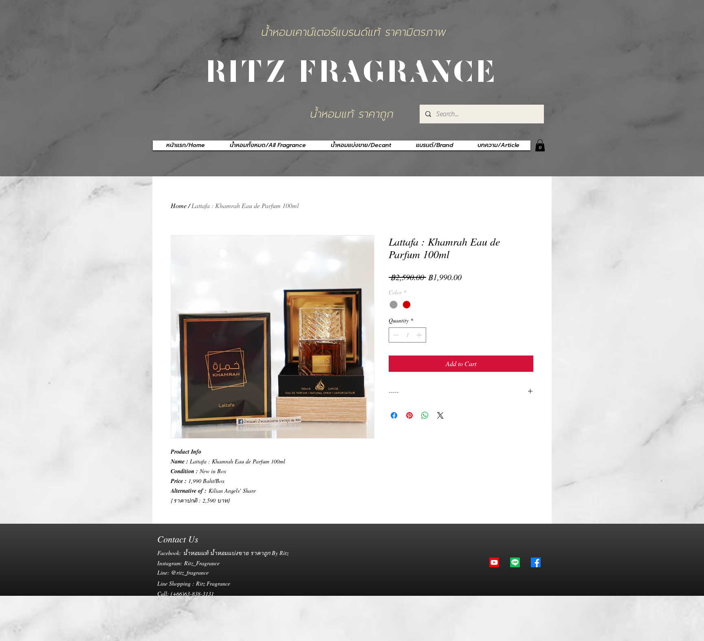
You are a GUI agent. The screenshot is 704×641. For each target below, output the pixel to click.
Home (179, 205)
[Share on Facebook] (394, 415)
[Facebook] (536, 562)
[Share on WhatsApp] (425, 415)
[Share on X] (440, 415)
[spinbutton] (407, 335)
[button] (540, 145)
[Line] (515, 562)
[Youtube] (494, 562)
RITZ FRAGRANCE (352, 70)
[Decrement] (395, 335)
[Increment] (420, 335)
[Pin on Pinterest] (409, 415)
